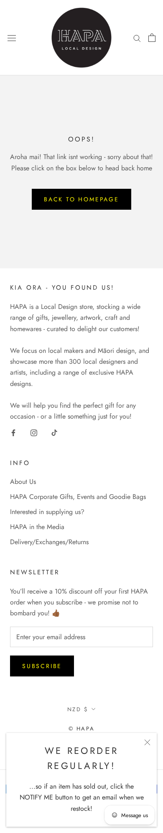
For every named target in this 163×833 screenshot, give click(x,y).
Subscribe (42, 666)
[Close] (147, 742)
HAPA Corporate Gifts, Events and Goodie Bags (78, 496)
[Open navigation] (12, 37)
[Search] (137, 37)
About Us (23, 481)
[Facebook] (13, 432)
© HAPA (82, 729)
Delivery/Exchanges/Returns (49, 542)
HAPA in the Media (37, 527)
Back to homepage (81, 199)
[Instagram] (34, 432)
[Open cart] (151, 37)
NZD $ (78, 709)
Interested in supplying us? (47, 512)
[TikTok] (54, 432)
